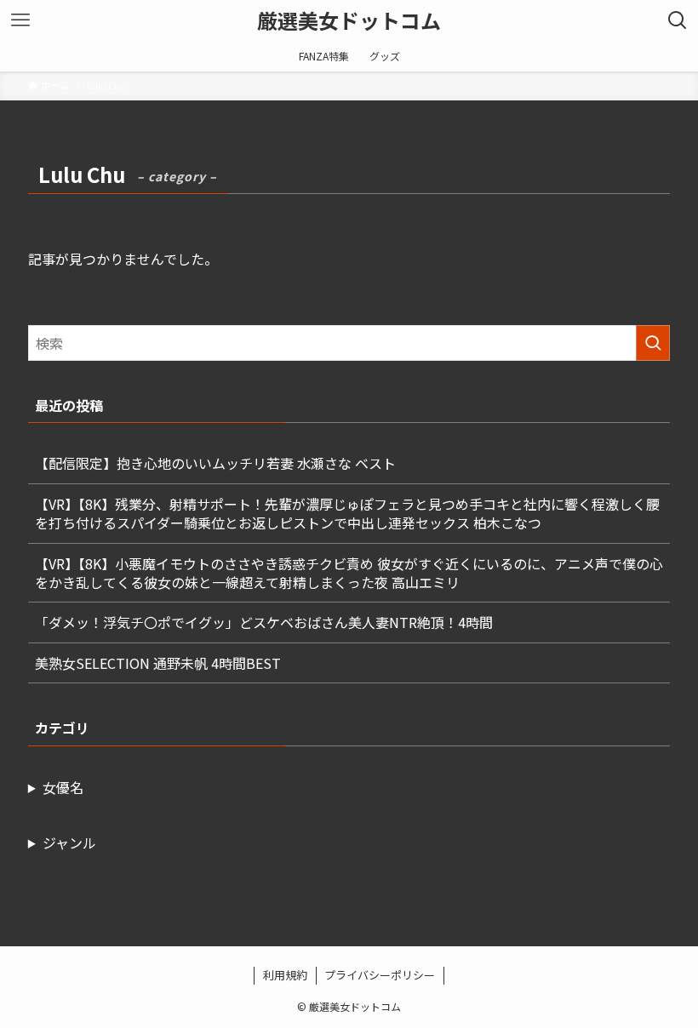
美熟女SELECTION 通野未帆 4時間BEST (158, 663)
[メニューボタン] (20, 20)
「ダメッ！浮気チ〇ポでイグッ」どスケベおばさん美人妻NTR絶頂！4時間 (264, 622)
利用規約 (285, 975)
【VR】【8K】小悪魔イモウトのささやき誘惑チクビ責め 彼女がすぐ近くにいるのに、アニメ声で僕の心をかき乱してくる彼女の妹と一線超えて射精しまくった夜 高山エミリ (349, 572)
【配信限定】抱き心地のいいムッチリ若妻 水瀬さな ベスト (215, 463)
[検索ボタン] (677, 20)
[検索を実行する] (653, 343)
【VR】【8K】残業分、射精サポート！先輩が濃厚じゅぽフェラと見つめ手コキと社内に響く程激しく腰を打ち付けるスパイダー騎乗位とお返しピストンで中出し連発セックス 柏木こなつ (347, 513)
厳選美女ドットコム (349, 20)
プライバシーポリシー (379, 975)
